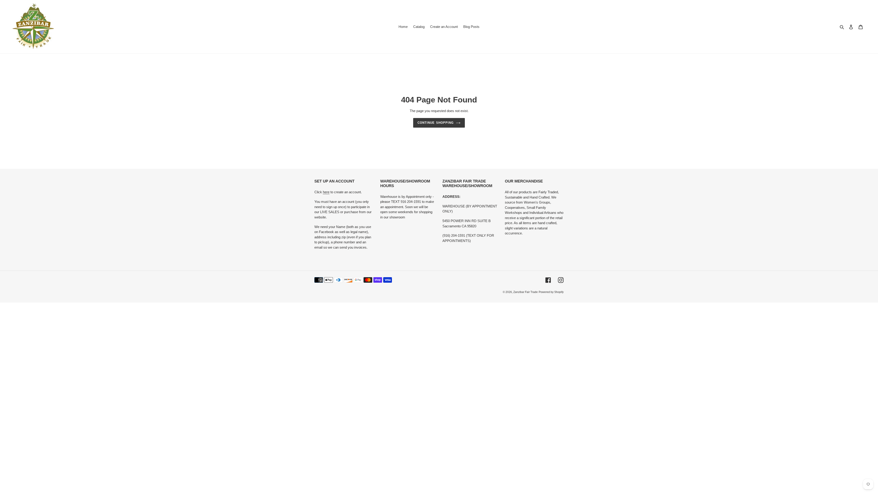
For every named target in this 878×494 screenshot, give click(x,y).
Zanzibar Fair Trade (525, 292)
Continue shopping (436, 122)
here (326, 192)
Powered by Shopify (551, 292)
